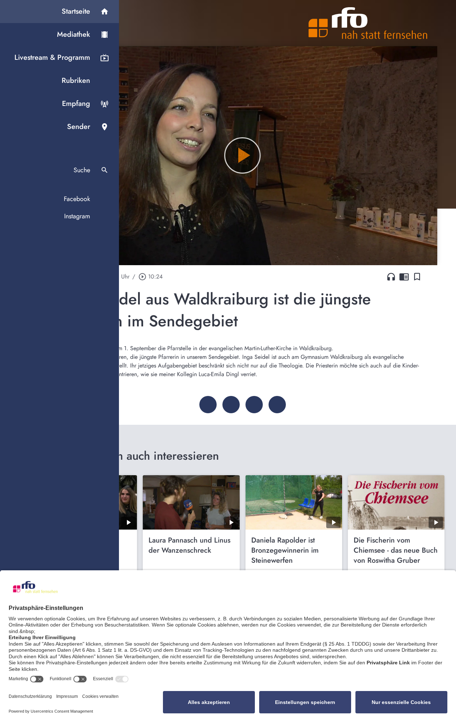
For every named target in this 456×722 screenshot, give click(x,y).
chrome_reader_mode (404, 277)
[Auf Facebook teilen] (208, 404)
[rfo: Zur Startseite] (368, 23)
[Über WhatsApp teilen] (254, 404)
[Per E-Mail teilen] (277, 404)
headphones (391, 277)
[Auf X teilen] (231, 404)
